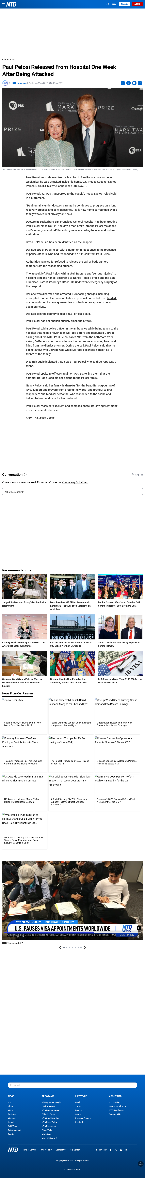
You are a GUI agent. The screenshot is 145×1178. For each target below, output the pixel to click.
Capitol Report (48, 1106)
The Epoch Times (44, 417)
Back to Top (141, 1164)
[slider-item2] (66, 947)
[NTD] (13, 1150)
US (9, 1102)
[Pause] (6, 936)
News (11, 1096)
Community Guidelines (75, 482)
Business (12, 1114)
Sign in (124, 4)
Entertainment (14, 1130)
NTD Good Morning (50, 1118)
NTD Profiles (114, 1102)
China (10, 1106)
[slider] (72, 933)
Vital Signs (46, 1134)
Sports (11, 1134)
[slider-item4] (72, 947)
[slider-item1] (64, 947)
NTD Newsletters (116, 1110)
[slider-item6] (78, 947)
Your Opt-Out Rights (72, 1169)
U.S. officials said (79, 313)
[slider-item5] (75, 947)
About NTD (115, 1096)
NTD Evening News (50, 1110)
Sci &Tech (12, 1126)
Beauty (78, 1110)
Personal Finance (83, 1118)
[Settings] (138, 936)
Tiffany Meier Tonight (51, 1102)
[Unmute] (139, 928)
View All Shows (48, 1138)
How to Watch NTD (117, 1106)
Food (77, 1102)
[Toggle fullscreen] (132, 936)
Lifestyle (81, 1096)
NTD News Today (49, 1122)
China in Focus (48, 1114)
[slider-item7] (81, 947)
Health (11, 1122)
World (10, 1110)
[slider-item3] (69, 947)
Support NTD (115, 1114)
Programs (48, 1096)
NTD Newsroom (19, 83)
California (8, 59)
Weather (12, 1118)
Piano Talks (47, 1130)
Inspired (79, 1122)
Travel (78, 1106)
